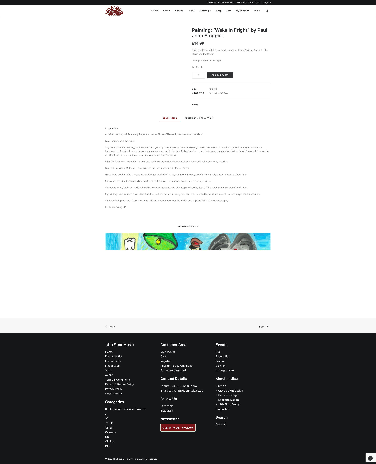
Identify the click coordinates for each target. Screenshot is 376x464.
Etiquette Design (228, 399)
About (257, 10)
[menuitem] (221, 2)
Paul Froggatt (221, 92)
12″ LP (109, 422)
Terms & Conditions (117, 379)
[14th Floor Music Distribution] (114, 11)
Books (191, 10)
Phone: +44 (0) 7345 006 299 (220, 2)
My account (167, 351)
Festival (220, 361)
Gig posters (223, 409)
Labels (167, 10)
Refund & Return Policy (119, 384)
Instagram (166, 410)
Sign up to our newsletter (178, 427)
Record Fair (223, 356)
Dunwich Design (228, 395)
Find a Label (112, 365)
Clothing (204, 10)
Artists (155, 10)
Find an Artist (113, 356)
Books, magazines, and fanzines (125, 409)
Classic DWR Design (230, 390)
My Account (242, 10)
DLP (107, 446)
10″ (107, 418)
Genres (179, 10)
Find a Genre (113, 361)
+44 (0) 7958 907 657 (183, 385)
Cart (228, 10)
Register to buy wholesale (176, 365)
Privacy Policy (113, 388)
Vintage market (225, 370)
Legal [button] (266, 2)
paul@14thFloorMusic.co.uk (248, 2)
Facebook (166, 406)
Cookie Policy (113, 393)
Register (165, 361)
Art (210, 92)
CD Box (110, 441)
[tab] (199, 119)
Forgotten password (173, 370)
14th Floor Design (229, 404)
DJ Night (221, 365)
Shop (219, 10)
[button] (268, 11)
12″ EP (109, 427)
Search (220, 424)
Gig (218, 351)
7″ (106, 413)
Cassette (110, 432)
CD (107, 436)
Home (109, 351)
